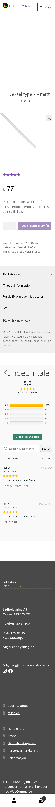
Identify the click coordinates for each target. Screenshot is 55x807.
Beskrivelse (11, 274)
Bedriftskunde (18, 706)
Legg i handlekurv (33, 225)
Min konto (14, 800)
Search (46, 448)
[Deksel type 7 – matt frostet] (5, 480)
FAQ (6, 308)
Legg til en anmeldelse (27, 436)
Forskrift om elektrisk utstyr (23, 296)
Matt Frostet (33, 251)
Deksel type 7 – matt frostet (22, 480)
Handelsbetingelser (22, 743)
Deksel (21, 247)
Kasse (12, 736)
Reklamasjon (17, 758)
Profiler (32, 247)
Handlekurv (16, 729)
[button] (49, 118)
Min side (14, 713)
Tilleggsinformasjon (17, 285)
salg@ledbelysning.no (18, 647)
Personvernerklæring (23, 751)
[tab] (27, 274)
